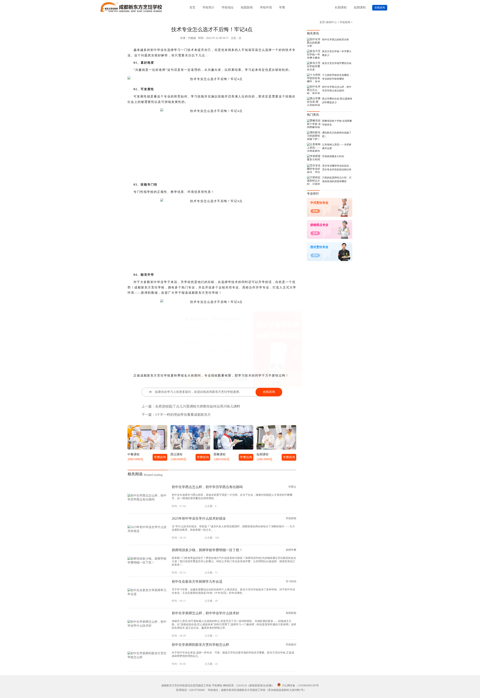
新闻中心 (331, 22)
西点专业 (209, 350)
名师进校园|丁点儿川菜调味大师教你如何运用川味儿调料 (197, 406)
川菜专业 (192, 350)
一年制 (209, 335)
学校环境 (266, 7)
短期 (226, 335)
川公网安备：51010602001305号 (300, 685)
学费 (282, 7)
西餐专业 (226, 350)
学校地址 (228, 7)
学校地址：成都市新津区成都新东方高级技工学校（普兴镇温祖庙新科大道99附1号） (257, 690)
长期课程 (341, 7)
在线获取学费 (232, 376)
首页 (192, 7)
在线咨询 (379, 7)
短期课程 (360, 7)
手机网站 (217, 685)
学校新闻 (345, 22)
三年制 (192, 335)
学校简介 (208, 7)
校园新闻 (247, 7)
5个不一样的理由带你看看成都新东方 (183, 415)
